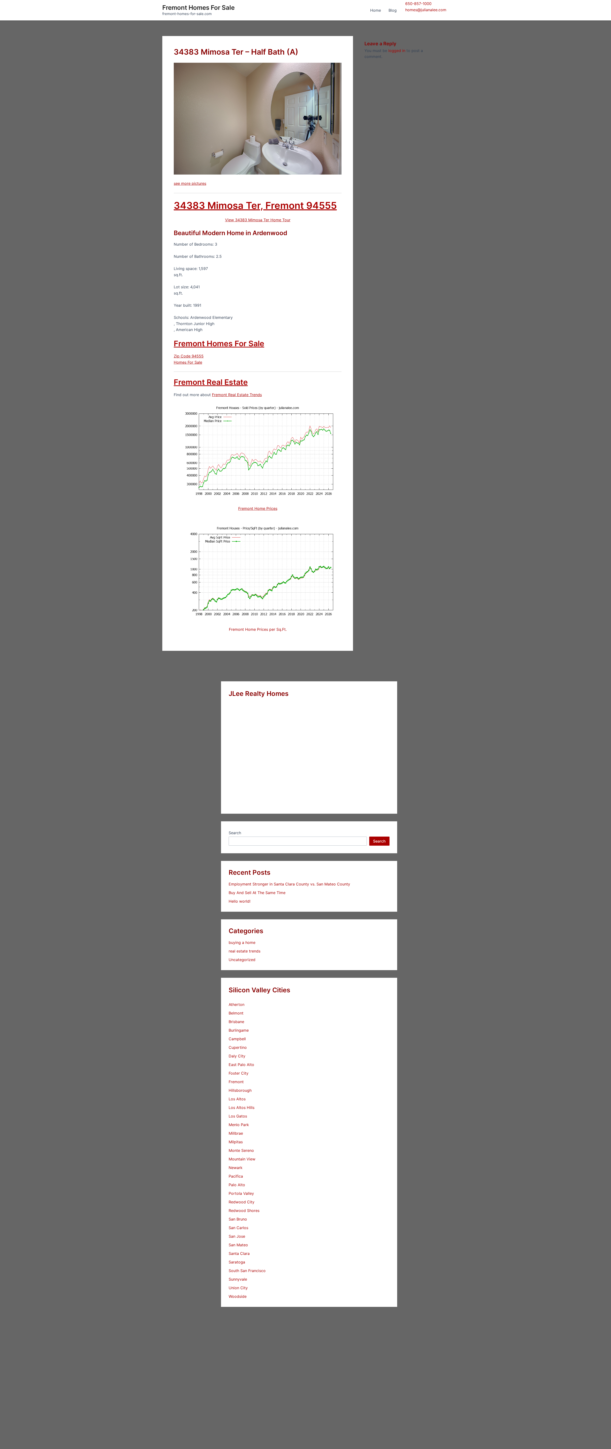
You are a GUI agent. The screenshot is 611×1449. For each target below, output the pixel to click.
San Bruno (238, 1219)
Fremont (236, 1081)
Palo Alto (237, 1184)
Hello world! (239, 901)
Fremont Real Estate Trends (237, 394)
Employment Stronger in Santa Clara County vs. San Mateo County (289, 884)
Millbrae (236, 1133)
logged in (396, 50)
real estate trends (244, 951)
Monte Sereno (241, 1150)
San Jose (237, 1236)
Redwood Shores (244, 1210)
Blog (393, 10)
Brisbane (236, 1021)
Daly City (237, 1056)
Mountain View (242, 1159)
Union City (238, 1287)
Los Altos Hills (241, 1107)
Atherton (236, 1004)
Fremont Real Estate (211, 382)
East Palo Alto (241, 1064)
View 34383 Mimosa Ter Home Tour (257, 219)
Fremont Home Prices (257, 508)
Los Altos (237, 1099)
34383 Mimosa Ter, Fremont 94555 (255, 205)
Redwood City (241, 1202)
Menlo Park (239, 1124)
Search (235, 832)
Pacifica (236, 1176)
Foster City (238, 1073)
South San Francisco (247, 1270)
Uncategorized (242, 959)
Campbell (237, 1038)
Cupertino (238, 1047)
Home (375, 10)
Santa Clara (239, 1253)
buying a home (242, 942)
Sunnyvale (238, 1279)
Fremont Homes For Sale (198, 7)
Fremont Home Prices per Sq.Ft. (258, 629)
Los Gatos (238, 1116)
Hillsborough (240, 1090)
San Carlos (238, 1227)
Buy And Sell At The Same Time (257, 892)
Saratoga (237, 1262)
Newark (235, 1167)
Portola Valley (241, 1193)
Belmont (236, 1013)
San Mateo (238, 1244)
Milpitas (236, 1141)
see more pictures (190, 183)
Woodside (238, 1296)
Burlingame (239, 1030)
